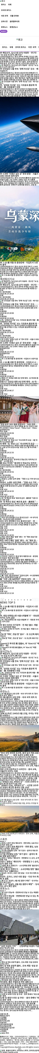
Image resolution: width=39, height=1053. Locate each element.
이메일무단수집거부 (7, 1027)
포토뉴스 (4, 27)
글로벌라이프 (15, 21)
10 (30, 600)
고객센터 (3, 1031)
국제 (9, 4)
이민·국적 (4, 16)
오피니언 (4, 21)
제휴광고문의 (5, 1015)
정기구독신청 (5, 1020)
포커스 (3, 4)
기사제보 (3, 1017)
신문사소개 (4, 1014)
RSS (7, 1033)
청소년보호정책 (5, 1026)
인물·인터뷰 (14, 16)
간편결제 (3, 1019)
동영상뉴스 (14, 27)
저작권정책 (4, 1029)
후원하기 (3, 31)
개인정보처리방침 (6, 1024)
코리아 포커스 (6, 10)
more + (3, 841)
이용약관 (3, 1022)
